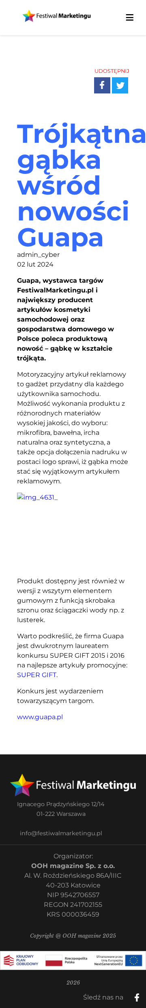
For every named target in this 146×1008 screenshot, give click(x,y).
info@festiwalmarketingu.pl (61, 833)
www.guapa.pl (40, 717)
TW (126, 78)
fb (143, 995)
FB (108, 78)
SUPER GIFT (36, 675)
